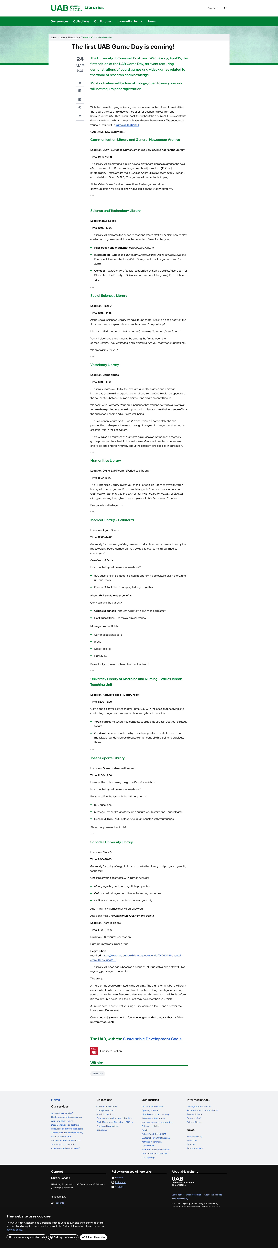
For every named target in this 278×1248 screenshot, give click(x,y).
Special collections (105, 1114)
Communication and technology (67, 1132)
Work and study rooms (62, 1121)
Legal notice (178, 1194)
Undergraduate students (199, 1106)
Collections (81, 21)
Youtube (119, 1186)
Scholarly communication (63, 1144)
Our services (59, 21)
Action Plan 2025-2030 (154, 1134)
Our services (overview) (62, 1113)
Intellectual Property (61, 1136)
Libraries (94, 7)
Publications (148, 1145)
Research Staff (194, 1118)
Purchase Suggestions (107, 1126)
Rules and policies (150, 1126)
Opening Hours (151, 1110)
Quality (145, 1130)
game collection (126, 124)
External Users (194, 1122)
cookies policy (14, 1229)
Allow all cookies (95, 1237)
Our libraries (103, 21)
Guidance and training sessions (66, 1117)
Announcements (195, 1148)
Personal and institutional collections (114, 1118)
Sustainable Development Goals (152, 1039)
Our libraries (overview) (152, 1106)
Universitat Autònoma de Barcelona (66, 8)
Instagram (120, 1182)
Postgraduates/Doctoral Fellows (202, 1110)
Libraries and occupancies (156, 1114)
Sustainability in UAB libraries (156, 1138)
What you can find (105, 1110)
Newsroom (192, 1140)
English (211, 9)
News (152, 21)
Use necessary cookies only (28, 1237)
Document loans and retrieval (65, 1125)
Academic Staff (194, 1114)
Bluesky (119, 1177)
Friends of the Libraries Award (156, 1149)
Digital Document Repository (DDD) (113, 1122)
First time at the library (152, 1118)
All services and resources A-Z (65, 1148)
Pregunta (59, 1203)
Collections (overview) (106, 1106)
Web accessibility (180, 1198)
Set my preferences (65, 1237)
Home (55, 1100)
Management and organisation (157, 1122)
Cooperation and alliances (154, 1153)
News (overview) (194, 1136)
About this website (213, 1194)
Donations (101, 1130)
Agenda (191, 1144)
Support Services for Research (65, 1140)
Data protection (194, 1194)
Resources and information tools (67, 1128)
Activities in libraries (153, 1142)
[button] (80, 82)
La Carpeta (149, 1157)
